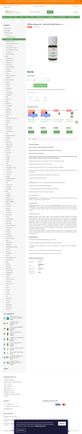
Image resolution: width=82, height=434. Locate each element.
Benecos (8, 82)
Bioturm (8, 86)
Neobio (8, 140)
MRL (7, 125)
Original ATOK (9, 146)
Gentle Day (8, 110)
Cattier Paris (9, 63)
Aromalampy (9, 52)
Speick (7, 161)
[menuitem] (4, 17)
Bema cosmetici (10, 60)
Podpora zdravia (8, 33)
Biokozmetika (7, 28)
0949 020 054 (9, 409)
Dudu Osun (8, 99)
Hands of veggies (10, 67)
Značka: (36, 27)
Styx (7, 163)
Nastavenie (20, 430)
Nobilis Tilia (9, 142)
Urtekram (8, 174)
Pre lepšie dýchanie (11, 37)
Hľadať (50, 12)
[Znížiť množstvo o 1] (33, 86)
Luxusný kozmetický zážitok (10, 416)
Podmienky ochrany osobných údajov (13, 382)
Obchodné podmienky (39, 6)
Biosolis (8, 84)
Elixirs (7, 101)
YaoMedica (8, 180)
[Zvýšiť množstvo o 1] (33, 85)
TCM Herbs (8, 165)
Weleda (8, 176)
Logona (8, 123)
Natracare (8, 137)
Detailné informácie (32, 92)
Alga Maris (8, 78)
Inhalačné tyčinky (10, 54)
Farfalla (8, 108)
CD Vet (7, 90)
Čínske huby (9, 129)
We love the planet (10, 178)
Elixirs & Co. (9, 103)
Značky (6, 56)
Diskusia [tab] (34, 139)
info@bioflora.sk (10, 404)
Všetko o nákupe (8, 386)
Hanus (7, 116)
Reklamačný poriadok (9, 390)
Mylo (7, 133)
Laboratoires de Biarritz (11, 118)
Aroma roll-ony (9, 45)
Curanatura (8, 95)
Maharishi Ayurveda (10, 75)
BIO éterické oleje (10, 41)
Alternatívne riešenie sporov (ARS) (12, 394)
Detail (31, 132)
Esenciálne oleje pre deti (12, 50)
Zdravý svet (9, 185)
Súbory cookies (7, 384)
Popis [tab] (29, 139)
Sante (7, 155)
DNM (7, 97)
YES (7, 182)
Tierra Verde (9, 172)
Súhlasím (62, 423)
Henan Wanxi (9, 65)
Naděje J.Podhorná (10, 135)
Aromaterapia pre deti (11, 48)
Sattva (7, 73)
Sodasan (8, 157)
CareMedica (9, 88)
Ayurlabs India (9, 58)
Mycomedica (9, 127)
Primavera (8, 153)
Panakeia (8, 150)
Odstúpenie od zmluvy (9, 392)
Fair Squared (9, 105)
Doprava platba (7, 388)
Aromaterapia (7, 35)
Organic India (9, 144)
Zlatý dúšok (9, 189)
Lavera (7, 120)
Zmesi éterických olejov (12, 43)
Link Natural (9, 71)
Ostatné (8, 170)
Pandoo (8, 148)
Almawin (8, 69)
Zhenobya (8, 187)
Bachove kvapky (10, 80)
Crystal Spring (9, 93)
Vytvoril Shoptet (74, 430)
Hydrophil (8, 112)
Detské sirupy (9, 131)
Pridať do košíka (42, 85)
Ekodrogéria (7, 30)
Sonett (7, 159)
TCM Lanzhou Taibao (11, 168)
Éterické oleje (9, 39)
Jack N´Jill (8, 114)
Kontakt (5, 396)
